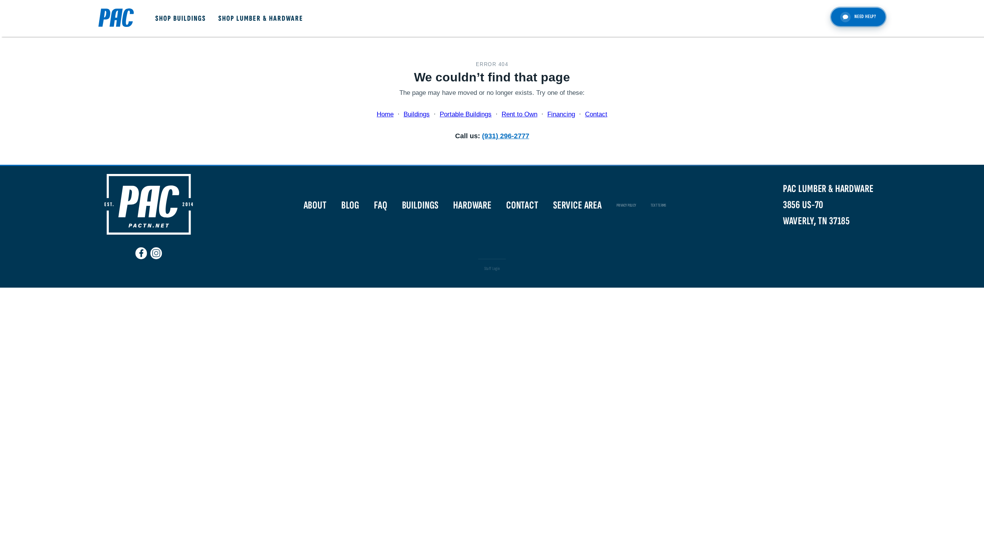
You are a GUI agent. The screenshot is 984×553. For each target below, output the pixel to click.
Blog (350, 205)
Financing (561, 114)
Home (385, 114)
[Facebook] (141, 250)
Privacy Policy (626, 205)
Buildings (417, 114)
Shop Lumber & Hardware (260, 18)
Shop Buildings (180, 18)
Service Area (577, 205)
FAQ (380, 205)
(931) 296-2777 (505, 136)
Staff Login (492, 269)
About (315, 205)
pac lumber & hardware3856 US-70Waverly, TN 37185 (828, 204)
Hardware (472, 205)
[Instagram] (156, 250)
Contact (596, 114)
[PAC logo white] (149, 233)
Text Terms (658, 205)
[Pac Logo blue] (116, 18)
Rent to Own (519, 114)
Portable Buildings (466, 114)
